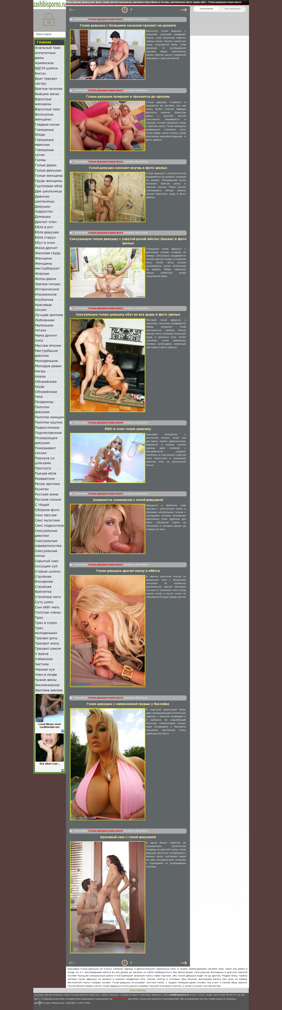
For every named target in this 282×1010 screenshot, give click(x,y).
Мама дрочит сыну (46, 338)
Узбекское (44, 659)
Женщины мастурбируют (47, 266)
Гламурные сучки (44, 152)
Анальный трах (48, 47)
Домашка (43, 216)
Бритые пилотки (49, 88)
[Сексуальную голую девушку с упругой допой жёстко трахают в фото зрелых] (107, 272)
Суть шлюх (44, 602)
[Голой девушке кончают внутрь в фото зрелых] (107, 197)
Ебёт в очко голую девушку (128, 429)
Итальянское (46, 294)
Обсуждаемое (232, 9)
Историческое (47, 289)
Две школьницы (48, 191)
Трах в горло (46, 623)
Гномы (40, 160)
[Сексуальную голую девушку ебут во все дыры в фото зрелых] (107, 365)
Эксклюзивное (47, 685)
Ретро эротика (47, 484)
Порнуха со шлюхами (45, 461)
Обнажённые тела (46, 394)
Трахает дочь (46, 638)
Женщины (43, 258)
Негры (40, 371)
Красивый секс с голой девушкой (128, 837)
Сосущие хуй (46, 566)
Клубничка (44, 299)
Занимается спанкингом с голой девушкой (128, 500)
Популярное (206, 9)
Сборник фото (47, 510)
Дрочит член (45, 222)
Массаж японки (48, 345)
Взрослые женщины (43, 102)
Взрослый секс (47, 109)
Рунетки (42, 489)
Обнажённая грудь (46, 384)
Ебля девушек (47, 232)
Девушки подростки (44, 209)
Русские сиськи (48, 499)
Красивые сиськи (43, 307)
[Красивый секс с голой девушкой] (107, 897)
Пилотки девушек (42, 410)
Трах (39, 617)
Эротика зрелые (49, 690)
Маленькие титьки (44, 328)
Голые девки (45, 165)
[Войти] (48, 19)
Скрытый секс (47, 561)
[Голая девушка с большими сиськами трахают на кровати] (107, 54)
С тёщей (42, 504)
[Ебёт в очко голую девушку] (107, 458)
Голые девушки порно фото (105, 19)
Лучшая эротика (49, 315)
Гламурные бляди (44, 132)
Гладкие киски (47, 124)
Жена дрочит (46, 248)
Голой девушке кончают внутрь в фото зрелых (128, 168)
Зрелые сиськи (47, 284)
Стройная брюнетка (43, 589)
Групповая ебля (48, 186)
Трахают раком (48, 648)
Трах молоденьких (46, 631)
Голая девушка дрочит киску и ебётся (128, 571)
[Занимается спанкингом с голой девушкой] (107, 529)
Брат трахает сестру (46, 81)
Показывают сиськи (45, 451)
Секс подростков (49, 525)
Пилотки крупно (48, 422)
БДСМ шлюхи (46, 68)
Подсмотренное (48, 432)
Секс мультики (47, 520)
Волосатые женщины (44, 117)
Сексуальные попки (46, 553)
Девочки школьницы (45, 199)
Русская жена (46, 494)
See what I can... (49, 763)
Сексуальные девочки (46, 533)
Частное (42, 664)
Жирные (42, 273)
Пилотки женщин (49, 417)
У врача (41, 653)
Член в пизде (46, 674)
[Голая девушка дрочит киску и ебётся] (107, 631)
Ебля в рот (44, 227)
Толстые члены (48, 612)
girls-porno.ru (120, 999)
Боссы (40, 73)
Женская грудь (48, 253)
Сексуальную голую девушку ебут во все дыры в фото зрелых (128, 314)
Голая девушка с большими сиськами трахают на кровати (128, 25)
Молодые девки (48, 366)
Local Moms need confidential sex (50, 725)
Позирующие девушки (46, 440)
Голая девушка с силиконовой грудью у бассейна (128, 704)
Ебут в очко (45, 242)
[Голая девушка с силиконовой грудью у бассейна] (107, 764)
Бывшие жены (47, 94)
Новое (40, 376)
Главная (44, 42)
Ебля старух (45, 237)
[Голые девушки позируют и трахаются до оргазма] (107, 126)
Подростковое (47, 427)
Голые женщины (49, 175)
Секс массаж (46, 515)
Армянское (44, 63)
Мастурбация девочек (46, 353)
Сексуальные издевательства (48, 543)
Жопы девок (45, 278)
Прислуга (43, 468)
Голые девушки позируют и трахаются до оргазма (128, 96)
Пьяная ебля (45, 473)
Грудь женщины (48, 181)
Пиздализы (44, 402)
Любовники (45, 320)
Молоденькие (46, 361)
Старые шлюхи (47, 571)
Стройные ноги (48, 596)
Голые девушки (48, 170)
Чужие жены (45, 679)
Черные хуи (45, 669)
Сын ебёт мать (47, 607)
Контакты (138, 990)
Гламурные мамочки (44, 142)
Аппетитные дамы (45, 55)
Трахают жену (47, 643)
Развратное (45, 478)
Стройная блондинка (44, 579)
